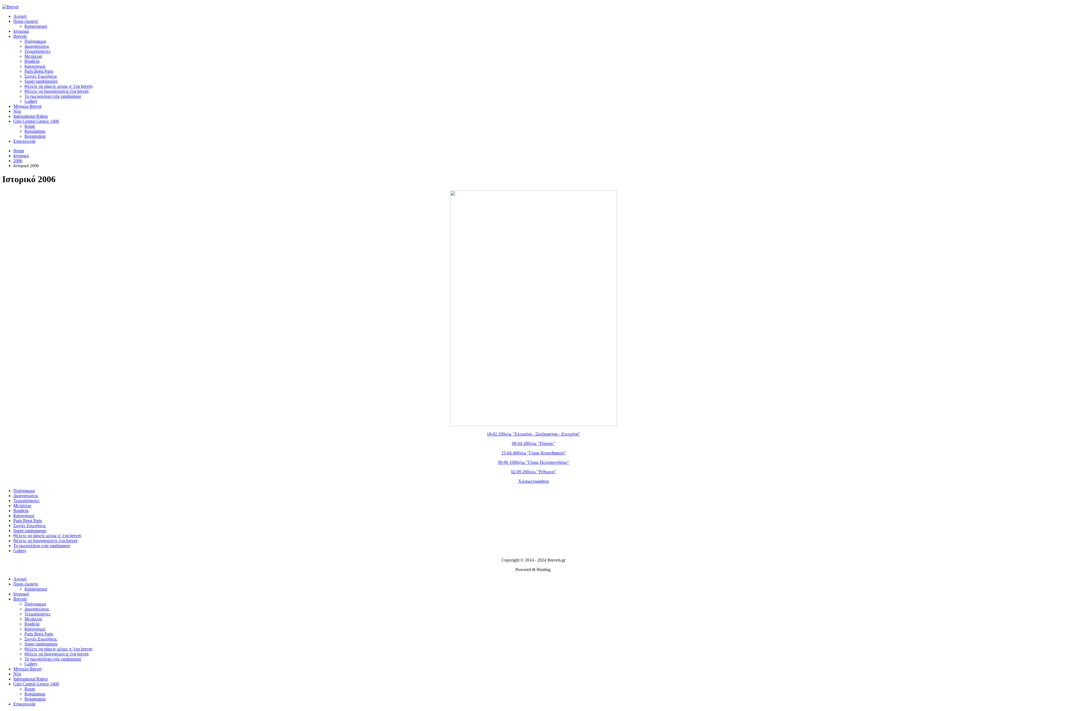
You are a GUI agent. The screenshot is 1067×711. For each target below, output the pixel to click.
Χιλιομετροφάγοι (533, 481)
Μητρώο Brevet (27, 106)
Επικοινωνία (24, 141)
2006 (17, 160)
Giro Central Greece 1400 (36, 121)
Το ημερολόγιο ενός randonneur (52, 96)
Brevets (20, 36)
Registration (35, 136)
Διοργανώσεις (36, 46)
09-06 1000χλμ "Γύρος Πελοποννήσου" (533, 462)
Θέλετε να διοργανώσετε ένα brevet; (56, 91)
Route (29, 126)
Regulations (34, 131)
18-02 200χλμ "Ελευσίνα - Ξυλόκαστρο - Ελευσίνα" (533, 434)
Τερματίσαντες (37, 51)
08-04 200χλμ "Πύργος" (533, 443)
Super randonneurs (41, 81)
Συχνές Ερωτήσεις (40, 76)
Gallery (31, 101)
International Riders (30, 116)
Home (18, 150)
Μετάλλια (33, 56)
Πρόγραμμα (35, 41)
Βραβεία (31, 61)
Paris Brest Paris (38, 71)
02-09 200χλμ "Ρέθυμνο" (533, 471)
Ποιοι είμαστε (25, 21)
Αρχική (19, 16)
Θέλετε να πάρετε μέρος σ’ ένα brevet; (58, 86)
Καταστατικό (35, 26)
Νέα (17, 111)
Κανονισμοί (34, 66)
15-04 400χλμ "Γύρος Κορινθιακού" (533, 452)
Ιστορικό (21, 31)
